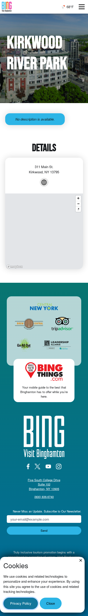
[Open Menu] (81, 7)
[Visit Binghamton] (7, 7)
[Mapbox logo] (14, 267)
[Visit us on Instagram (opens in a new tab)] (58, 466)
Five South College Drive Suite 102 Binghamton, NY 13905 (44, 484)
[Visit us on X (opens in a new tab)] (37, 466)
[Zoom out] (78, 203)
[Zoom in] (78, 198)
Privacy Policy (20, 603)
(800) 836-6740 (44, 497)
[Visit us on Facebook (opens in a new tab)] (28, 466)
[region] (44, 231)
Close (50, 603)
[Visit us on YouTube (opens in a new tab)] (48, 466)
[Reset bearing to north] (78, 209)
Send (44, 530)
